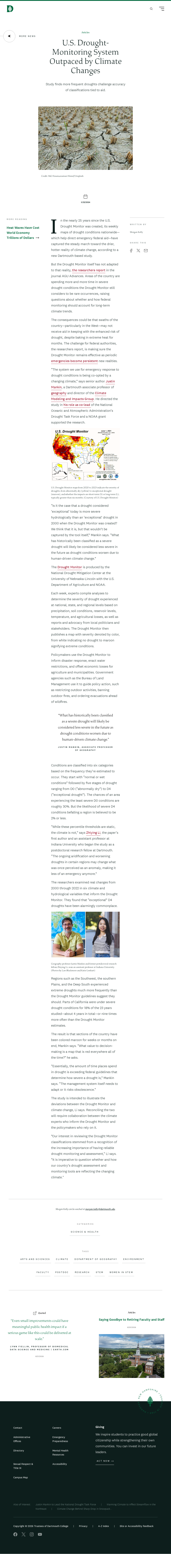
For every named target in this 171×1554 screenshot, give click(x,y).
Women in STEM (121, 1272)
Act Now (103, 1461)
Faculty (43, 1272)
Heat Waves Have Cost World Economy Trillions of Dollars (23, 233)
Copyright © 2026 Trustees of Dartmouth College (40, 1526)
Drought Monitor (69, 567)
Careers (56, 1427)
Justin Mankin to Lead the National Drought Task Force (66, 1504)
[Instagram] (32, 1535)
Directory (18, 1450)
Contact (17, 1427)
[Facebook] (15, 1535)
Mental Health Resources (60, 1452)
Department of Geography (95, 1259)
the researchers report (88, 270)
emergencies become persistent (74, 361)
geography (58, 393)
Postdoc (62, 1272)
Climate (62, 1259)
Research (82, 1272)
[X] (24, 1535)
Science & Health (85, 1232)
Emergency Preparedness (60, 1439)
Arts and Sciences (35, 1259)
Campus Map (20, 1477)
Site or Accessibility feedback (136, 1526)
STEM (100, 1272)
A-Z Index (103, 1526)
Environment (133, 1259)
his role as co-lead (77, 405)
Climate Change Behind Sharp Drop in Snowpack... (84, 1508)
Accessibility (59, 1464)
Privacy (83, 1526)
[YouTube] (40, 1535)
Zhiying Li (93, 832)
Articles (85, 32)
